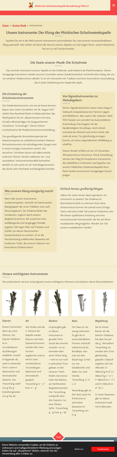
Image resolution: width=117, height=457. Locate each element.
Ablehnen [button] (78, 449)
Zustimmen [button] (103, 449)
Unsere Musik (19, 25)
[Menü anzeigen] (113, 5)
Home (5, 25)
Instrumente (35, 25)
